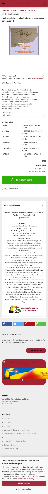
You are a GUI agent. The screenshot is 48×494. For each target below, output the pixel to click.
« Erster (6, 11)
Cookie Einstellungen (12, 449)
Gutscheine (8, 423)
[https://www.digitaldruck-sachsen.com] (24, 3)
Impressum (8, 419)
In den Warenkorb (24, 180)
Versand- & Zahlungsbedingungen (16, 430)
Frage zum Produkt (11, 189)
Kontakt (7, 426)
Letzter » (31, 11)
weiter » (23, 11)
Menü (3, 3)
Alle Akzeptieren (24, 483)
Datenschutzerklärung (26, 479)
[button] (7, 324)
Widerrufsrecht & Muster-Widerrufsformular (20, 434)
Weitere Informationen (24, 489)
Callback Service (10, 445)
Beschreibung (11, 205)
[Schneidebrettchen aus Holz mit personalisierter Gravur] (24, 40)
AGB (5, 437)
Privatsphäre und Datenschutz (15, 441)
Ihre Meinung (36, 350)
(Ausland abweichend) (38, 78)
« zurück (14, 11)
